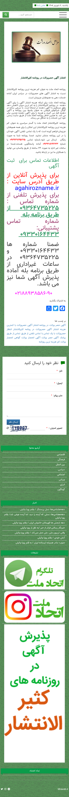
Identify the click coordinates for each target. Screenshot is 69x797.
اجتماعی (61, 475)
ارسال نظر (13, 422)
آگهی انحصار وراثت (30, 338)
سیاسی (61, 470)
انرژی (62, 484)
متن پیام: (57, 395)
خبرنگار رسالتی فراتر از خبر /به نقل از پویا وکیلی (42, 528)
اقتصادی (61, 455)
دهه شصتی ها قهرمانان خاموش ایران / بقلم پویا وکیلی (39, 523)
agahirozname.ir (37, 188)
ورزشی (62, 479)
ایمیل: (59, 383)
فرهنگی (61, 460)
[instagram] (5, 789)
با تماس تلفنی (36, 333)
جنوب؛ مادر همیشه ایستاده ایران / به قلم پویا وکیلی (40, 543)
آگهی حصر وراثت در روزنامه (52, 325)
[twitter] (2, 789)
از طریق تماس (21, 333)
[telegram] (9, 789)
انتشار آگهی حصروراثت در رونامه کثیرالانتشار (36, 329)
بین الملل (60, 465)
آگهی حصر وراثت (50, 338)
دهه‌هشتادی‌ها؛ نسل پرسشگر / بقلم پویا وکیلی (42, 509)
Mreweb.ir (63, 789)
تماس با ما (41, 5)
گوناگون (61, 489)
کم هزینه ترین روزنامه (49, 342)
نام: (60, 371)
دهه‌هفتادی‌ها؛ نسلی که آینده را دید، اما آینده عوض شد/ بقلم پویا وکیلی (34, 516)
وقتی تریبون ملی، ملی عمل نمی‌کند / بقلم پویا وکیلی (40, 533)
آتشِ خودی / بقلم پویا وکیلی (51, 538)
